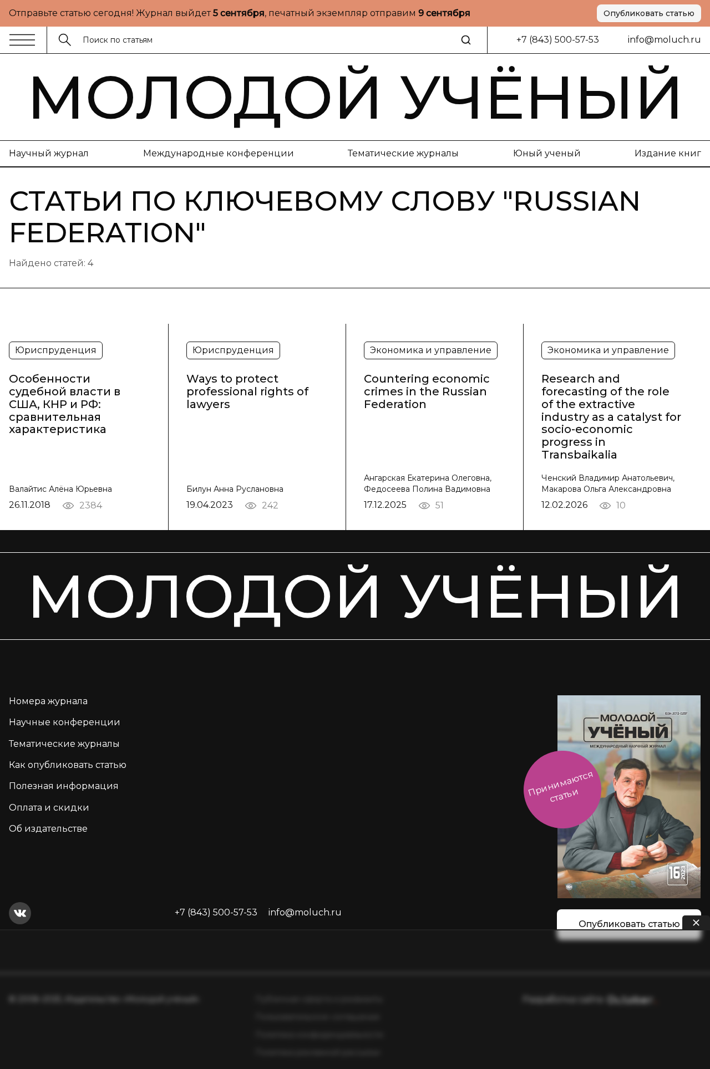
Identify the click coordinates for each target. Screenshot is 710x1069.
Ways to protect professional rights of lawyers (247, 391)
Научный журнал (49, 153)
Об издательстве (48, 828)
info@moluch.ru (664, 39)
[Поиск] (466, 40)
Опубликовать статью (649, 13)
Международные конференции (218, 153)
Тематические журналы (403, 153)
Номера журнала (48, 701)
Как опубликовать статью (67, 765)
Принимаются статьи (560, 786)
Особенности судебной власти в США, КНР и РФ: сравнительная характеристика (64, 404)
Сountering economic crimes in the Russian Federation (427, 391)
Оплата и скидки (49, 807)
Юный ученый (547, 153)
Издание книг (668, 153)
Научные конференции (64, 722)
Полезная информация (64, 786)
